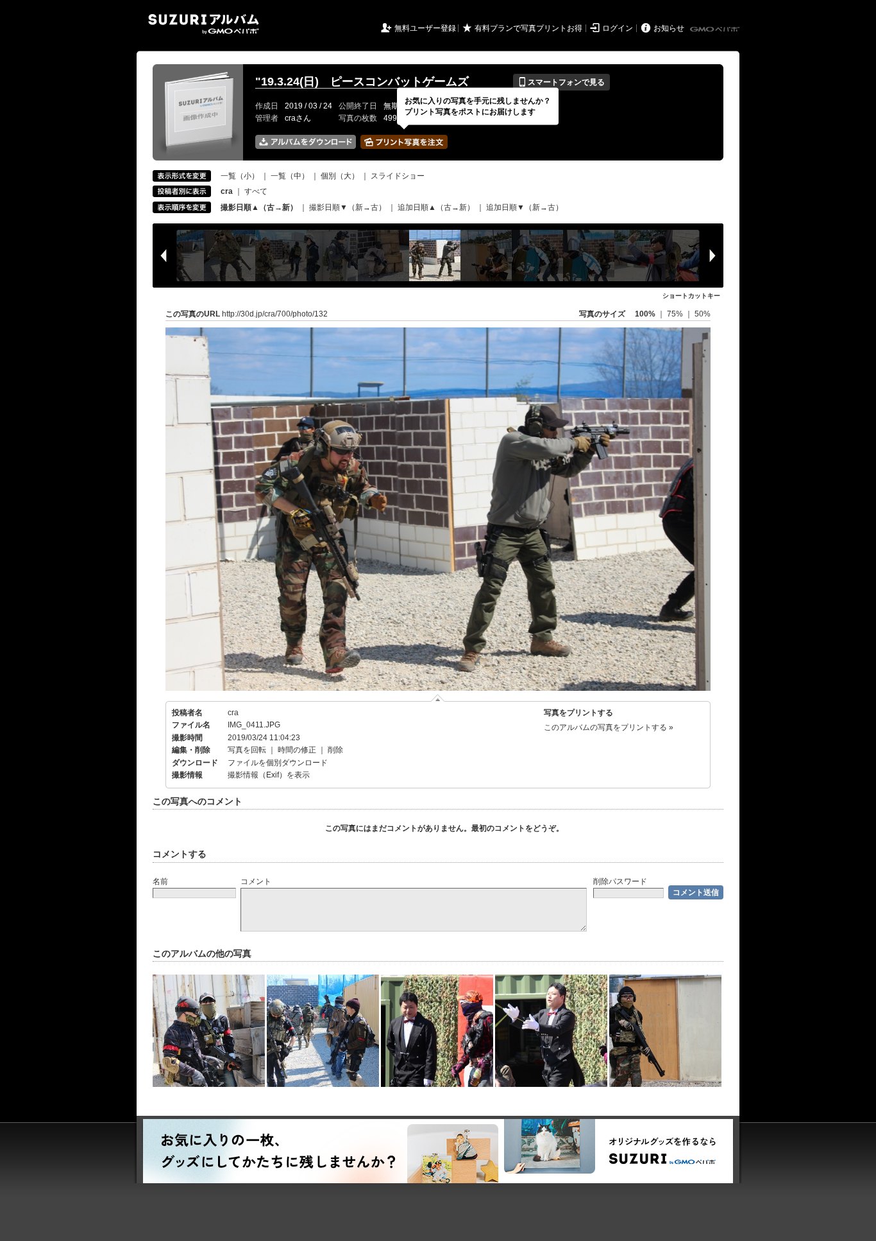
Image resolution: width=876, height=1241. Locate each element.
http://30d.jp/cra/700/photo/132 (275, 313)
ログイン (617, 28)
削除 (335, 749)
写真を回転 (247, 749)
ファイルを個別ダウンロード (278, 762)
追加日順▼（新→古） (524, 207)
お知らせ (668, 28)
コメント (255, 881)
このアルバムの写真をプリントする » (608, 727)
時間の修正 (297, 749)
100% (645, 313)
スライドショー (398, 175)
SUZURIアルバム (204, 24)
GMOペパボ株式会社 (715, 29)
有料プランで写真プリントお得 (528, 28)
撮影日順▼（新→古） (347, 207)
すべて (255, 191)
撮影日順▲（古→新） (259, 207)
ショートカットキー (691, 295)
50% (703, 313)
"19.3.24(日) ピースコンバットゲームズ (362, 81)
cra (233, 712)
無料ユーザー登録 (425, 28)
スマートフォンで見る (561, 82)
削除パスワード (620, 881)
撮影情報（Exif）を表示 (269, 774)
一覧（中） (290, 175)
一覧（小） (240, 175)
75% (676, 313)
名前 (160, 881)
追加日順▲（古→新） (436, 207)
